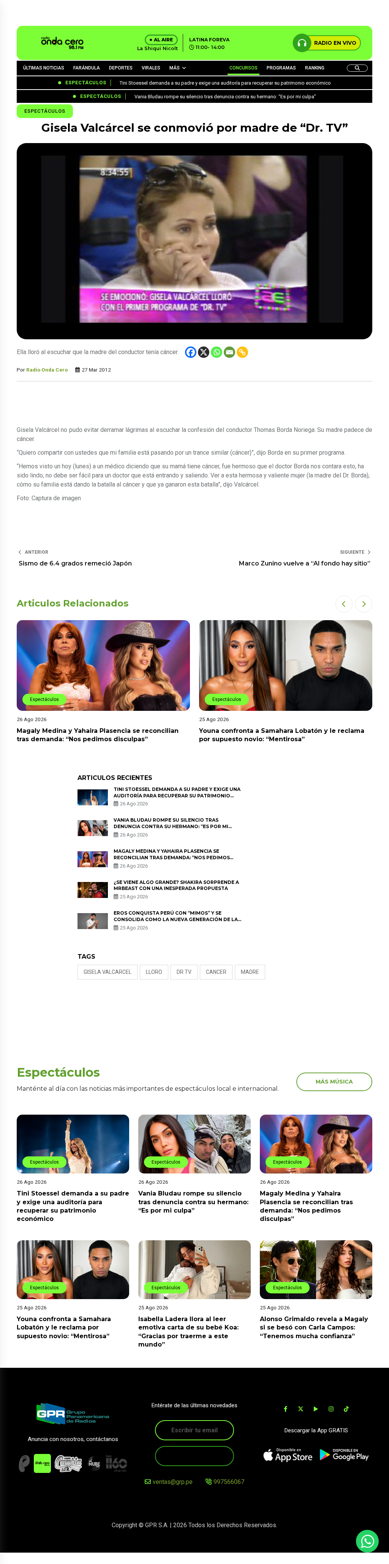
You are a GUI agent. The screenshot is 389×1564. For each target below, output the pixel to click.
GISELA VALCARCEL (107, 972)
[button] (344, 604)
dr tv (184, 972)
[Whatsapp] (216, 352)
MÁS (174, 68)
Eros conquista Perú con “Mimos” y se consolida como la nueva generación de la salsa (176, 919)
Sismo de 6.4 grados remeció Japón (75, 563)
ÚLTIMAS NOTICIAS (43, 68)
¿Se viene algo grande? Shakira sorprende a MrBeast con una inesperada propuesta (176, 885)
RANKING (314, 68)
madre (250, 972)
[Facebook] (190, 352)
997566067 (228, 1481)
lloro (154, 972)
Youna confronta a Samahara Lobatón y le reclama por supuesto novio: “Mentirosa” (64, 1327)
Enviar (194, 1456)
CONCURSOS (243, 68)
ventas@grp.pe (173, 1481)
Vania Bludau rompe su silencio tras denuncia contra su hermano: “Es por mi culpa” (171, 826)
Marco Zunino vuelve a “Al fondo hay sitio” (304, 563)
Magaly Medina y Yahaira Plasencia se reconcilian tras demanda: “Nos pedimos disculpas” (172, 857)
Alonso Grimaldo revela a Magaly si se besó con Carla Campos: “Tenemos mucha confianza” (314, 1327)
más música (334, 1081)
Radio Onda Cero (47, 370)
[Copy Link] (242, 352)
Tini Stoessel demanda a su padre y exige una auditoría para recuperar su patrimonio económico (177, 795)
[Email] (229, 352)
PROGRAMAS (281, 68)
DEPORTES (121, 68)
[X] (203, 352)
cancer (216, 972)
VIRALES (151, 68)
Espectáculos (44, 111)
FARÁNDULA (86, 68)
